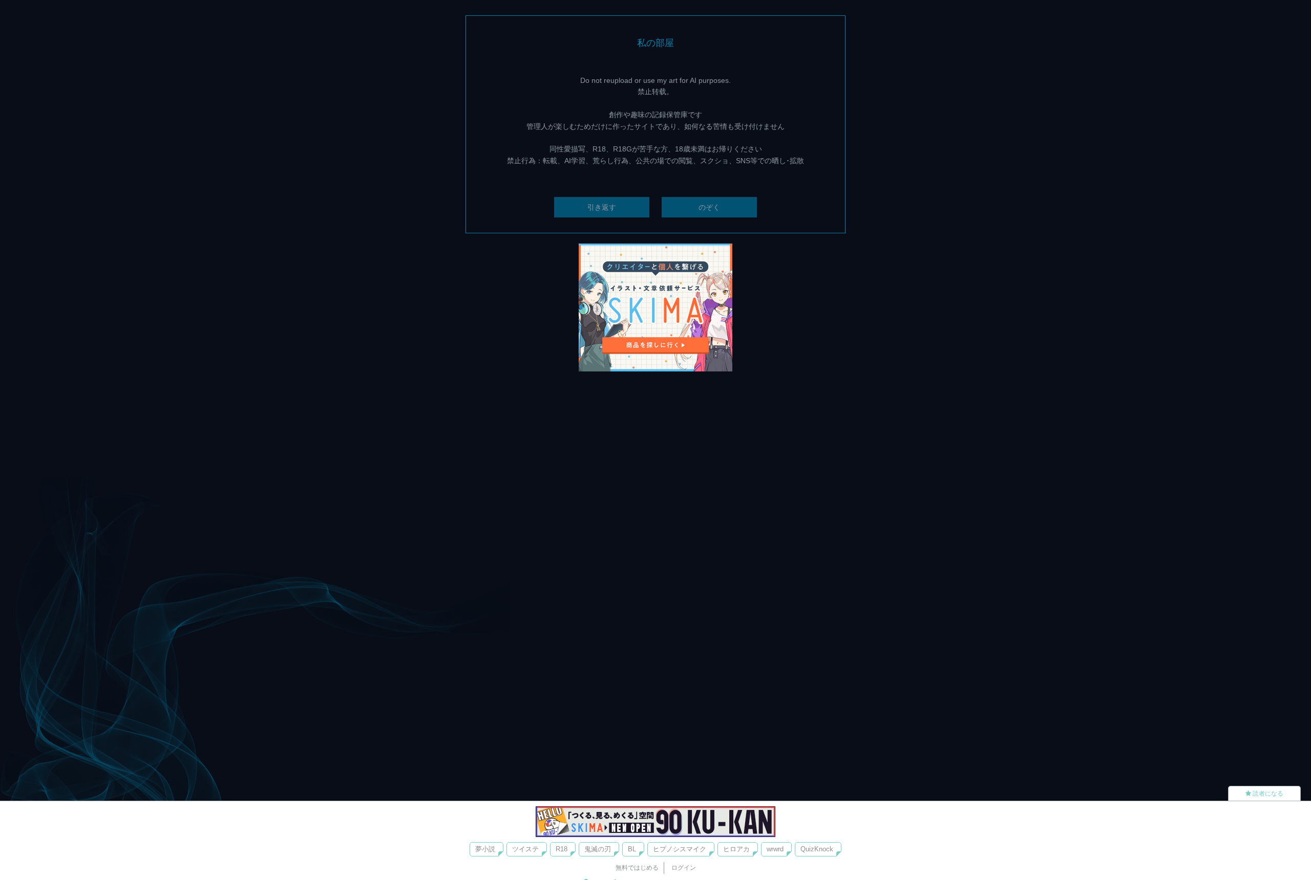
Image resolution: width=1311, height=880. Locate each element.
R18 (561, 849)
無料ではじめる (637, 867)
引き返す (601, 207)
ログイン (683, 867)
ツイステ (525, 849)
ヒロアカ (736, 849)
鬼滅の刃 (597, 849)
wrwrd (775, 849)
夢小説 (485, 849)
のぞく (709, 207)
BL (632, 849)
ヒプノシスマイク (679, 849)
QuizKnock (816, 849)
